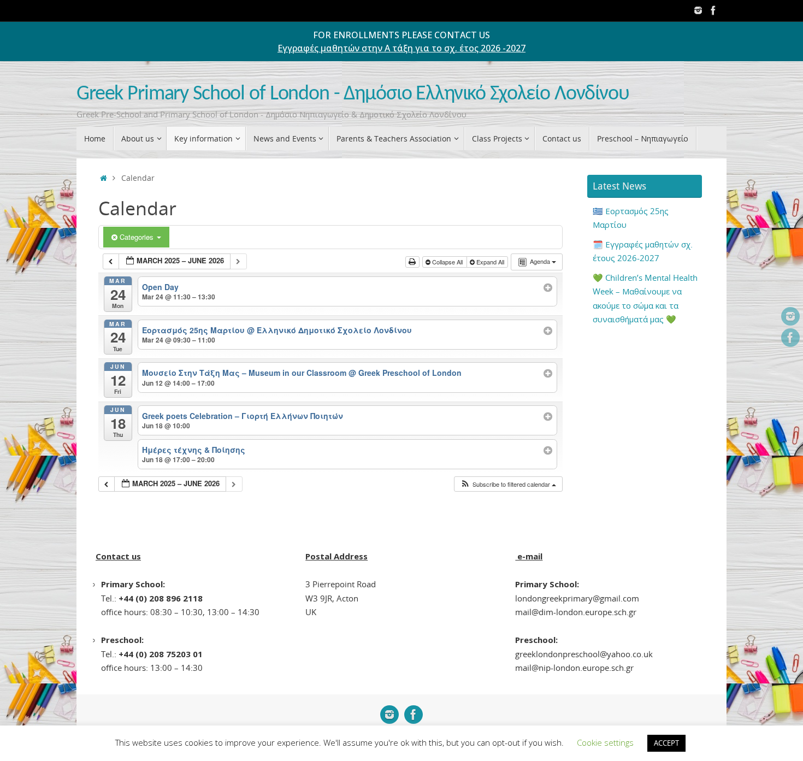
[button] (508, 484)
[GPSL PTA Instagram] (698, 10)
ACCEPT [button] (666, 743)
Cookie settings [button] (605, 742)
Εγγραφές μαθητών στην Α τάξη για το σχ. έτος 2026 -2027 (401, 48)
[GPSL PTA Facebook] (713, 10)
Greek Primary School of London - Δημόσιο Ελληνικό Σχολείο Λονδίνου (352, 94)
